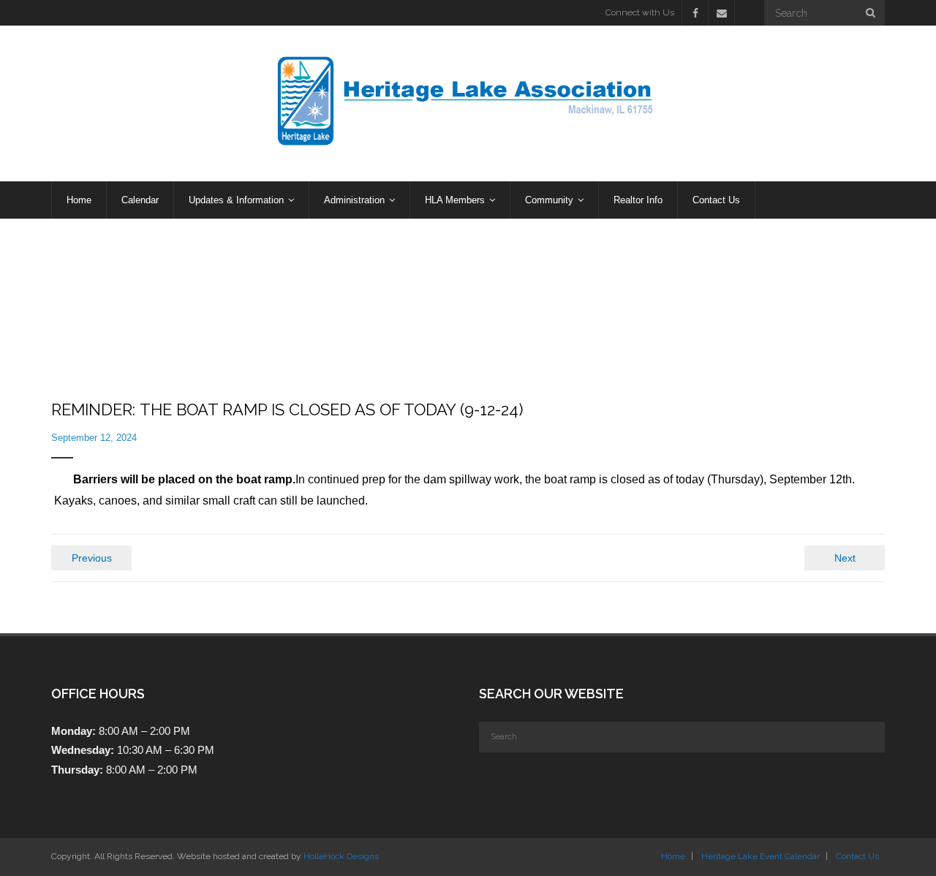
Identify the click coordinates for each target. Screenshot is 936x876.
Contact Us (857, 856)
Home (673, 856)
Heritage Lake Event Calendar (760, 856)
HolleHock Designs (341, 856)
